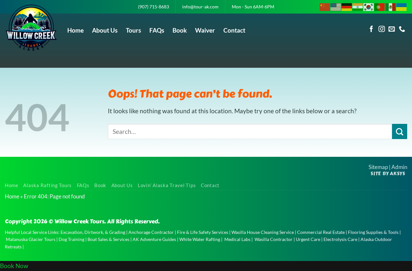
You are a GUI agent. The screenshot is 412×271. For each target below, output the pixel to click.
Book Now (14, 265)
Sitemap (378, 167)
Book (180, 30)
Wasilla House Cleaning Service (262, 232)
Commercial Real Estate (321, 232)
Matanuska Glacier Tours (30, 239)
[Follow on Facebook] (371, 29)
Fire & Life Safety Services (202, 232)
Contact (234, 30)
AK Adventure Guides (154, 239)
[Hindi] (357, 6)
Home (75, 30)
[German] (347, 6)
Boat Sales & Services (108, 239)
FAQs (156, 30)
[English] (336, 6)
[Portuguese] (379, 6)
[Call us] (402, 29)
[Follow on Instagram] (382, 29)
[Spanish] (390, 6)
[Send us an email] (392, 29)
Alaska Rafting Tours (47, 185)
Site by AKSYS (387, 173)
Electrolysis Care (340, 239)
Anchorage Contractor (151, 232)
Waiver (205, 30)
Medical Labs (237, 239)
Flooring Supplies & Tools (373, 232)
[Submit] (399, 131)
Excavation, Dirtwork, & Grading (93, 232)
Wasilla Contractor (274, 239)
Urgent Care (308, 239)
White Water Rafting (199, 239)
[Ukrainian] (401, 6)
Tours (133, 30)
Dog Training (71, 239)
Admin (399, 167)
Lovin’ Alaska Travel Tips (167, 185)
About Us (104, 30)
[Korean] (368, 6)
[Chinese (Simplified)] (325, 6)
